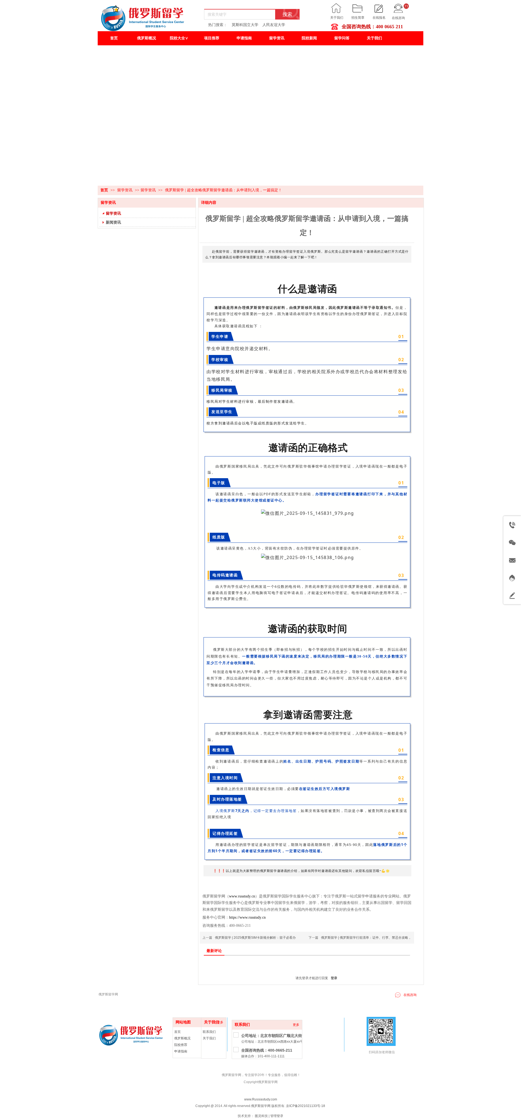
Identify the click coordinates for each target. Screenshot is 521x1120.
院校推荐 (180, 1045)
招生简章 (357, 18)
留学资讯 (125, 190)
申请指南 (180, 1051)
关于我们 (336, 18)
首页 (104, 190)
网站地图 (183, 1022)
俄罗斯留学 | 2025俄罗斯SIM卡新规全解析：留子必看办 (255, 938)
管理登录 (276, 1116)
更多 (296, 1024)
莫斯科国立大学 (245, 25)
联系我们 (242, 1025)
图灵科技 (261, 1116)
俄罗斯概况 (182, 1038)
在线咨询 (398, 18)
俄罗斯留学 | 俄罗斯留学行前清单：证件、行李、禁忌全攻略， (366, 938)
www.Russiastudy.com (260, 1099)
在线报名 (379, 18)
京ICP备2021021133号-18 (305, 1106)
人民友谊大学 (273, 25)
